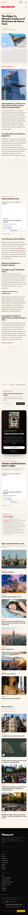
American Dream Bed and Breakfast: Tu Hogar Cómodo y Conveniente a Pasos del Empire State (14, 623)
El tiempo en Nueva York (7, 882)
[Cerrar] (25, 901)
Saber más (13, 451)
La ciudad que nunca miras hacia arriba (13, 736)
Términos (4, 890)
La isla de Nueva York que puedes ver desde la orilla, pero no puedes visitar (14, 761)
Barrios (3, 856)
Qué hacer (4, 858)
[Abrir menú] (25, 7)
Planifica (4, 868)
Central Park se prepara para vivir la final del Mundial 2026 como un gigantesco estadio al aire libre (13, 788)
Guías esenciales (6, 880)
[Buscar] (20, 2)
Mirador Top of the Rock (9, 674)
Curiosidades (5, 862)
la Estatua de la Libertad (16, 250)
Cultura (3, 864)
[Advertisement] (14, 177)
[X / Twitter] (13, 846)
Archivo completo (6, 884)
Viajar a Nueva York (7, 7)
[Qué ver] (4, 35)
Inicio (3, 13)
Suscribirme (20, 403)
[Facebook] (9, 846)
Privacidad (4, 888)
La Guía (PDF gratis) (6, 877)
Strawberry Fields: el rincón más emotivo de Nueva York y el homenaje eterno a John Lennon (14, 816)
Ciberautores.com (7, 520)
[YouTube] (6, 846)
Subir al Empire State (8, 649)
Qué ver (9, 13)
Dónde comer (5, 860)
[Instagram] (3, 846)
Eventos (3, 866)
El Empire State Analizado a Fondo (11, 596)
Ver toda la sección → (9, 711)
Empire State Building (8, 572)
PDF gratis (15, 447)
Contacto (4, 886)
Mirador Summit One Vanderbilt (11, 698)
